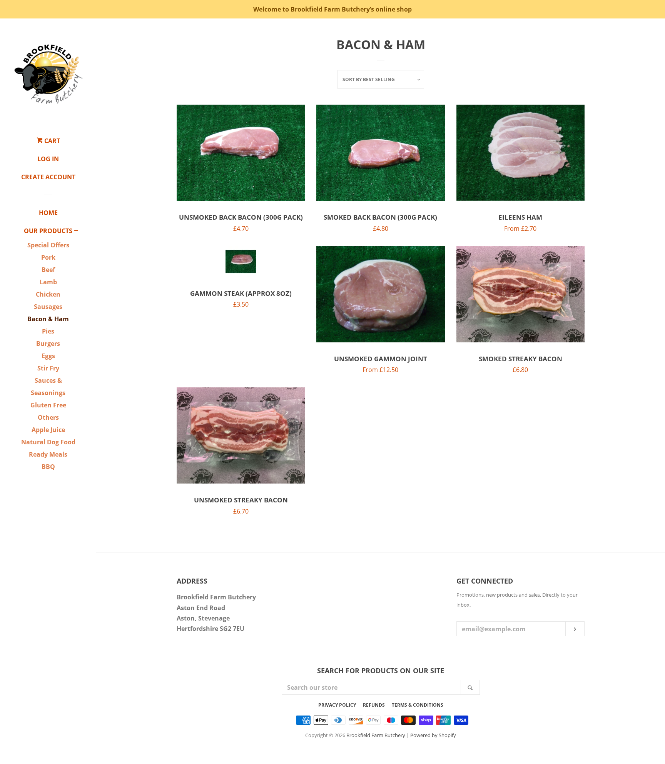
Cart (51, 141)
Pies (48, 331)
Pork (48, 257)
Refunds (374, 705)
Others (48, 417)
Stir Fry (48, 368)
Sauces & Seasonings (48, 386)
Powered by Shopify (433, 735)
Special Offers (48, 245)
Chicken (48, 294)
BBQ (48, 466)
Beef (48, 269)
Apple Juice (48, 429)
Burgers (48, 343)
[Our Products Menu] (76, 231)
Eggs (48, 356)
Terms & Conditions (417, 705)
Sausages (48, 306)
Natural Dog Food (48, 442)
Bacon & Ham (48, 319)
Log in (48, 159)
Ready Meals (48, 454)
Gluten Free (48, 405)
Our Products (48, 231)
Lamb (48, 282)
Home (48, 213)
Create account (48, 177)
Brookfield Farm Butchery (375, 735)
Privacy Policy (337, 705)
